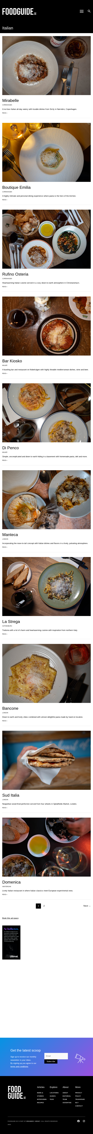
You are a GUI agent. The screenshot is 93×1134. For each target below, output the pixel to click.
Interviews (42, 1099)
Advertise (67, 1102)
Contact (79, 1106)
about (65, 1093)
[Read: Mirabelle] (46, 65)
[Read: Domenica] (46, 847)
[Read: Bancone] (46, 673)
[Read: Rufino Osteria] (46, 239)
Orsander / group (33, 1121)
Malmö (4, 365)
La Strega (11, 621)
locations (54, 1093)
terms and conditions (19, 1066)
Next (87, 906)
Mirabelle (10, 100)
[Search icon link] (89, 11)
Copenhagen (7, 105)
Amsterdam (6, 886)
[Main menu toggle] (81, 11)
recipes (40, 1102)
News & (40, 1093)
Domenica (11, 882)
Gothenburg (7, 626)
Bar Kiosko (12, 361)
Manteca (10, 534)
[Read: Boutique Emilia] (46, 152)
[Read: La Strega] (46, 586)
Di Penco (10, 448)
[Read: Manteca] (46, 499)
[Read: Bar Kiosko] (46, 326)
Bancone (10, 708)
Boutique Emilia (16, 187)
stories (40, 1096)
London (5, 539)
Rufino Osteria (15, 274)
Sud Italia (10, 795)
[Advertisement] (11, 997)
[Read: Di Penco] (46, 413)
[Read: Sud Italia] (46, 760)
